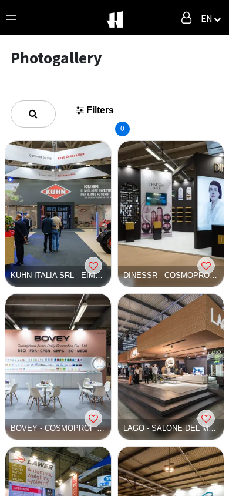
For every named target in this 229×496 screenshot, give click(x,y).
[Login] (186, 17)
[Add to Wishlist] (93, 265)
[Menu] (11, 17)
